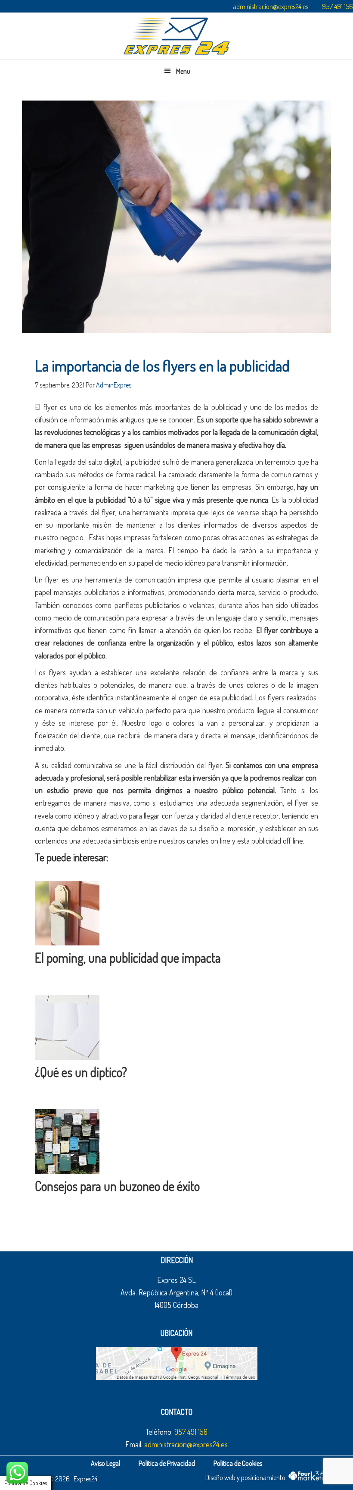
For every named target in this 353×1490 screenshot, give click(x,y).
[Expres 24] (176, 36)
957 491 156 (337, 6)
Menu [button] (183, 71)
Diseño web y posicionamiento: (246, 1477)
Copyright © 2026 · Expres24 (59, 1478)
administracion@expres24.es (270, 6)
